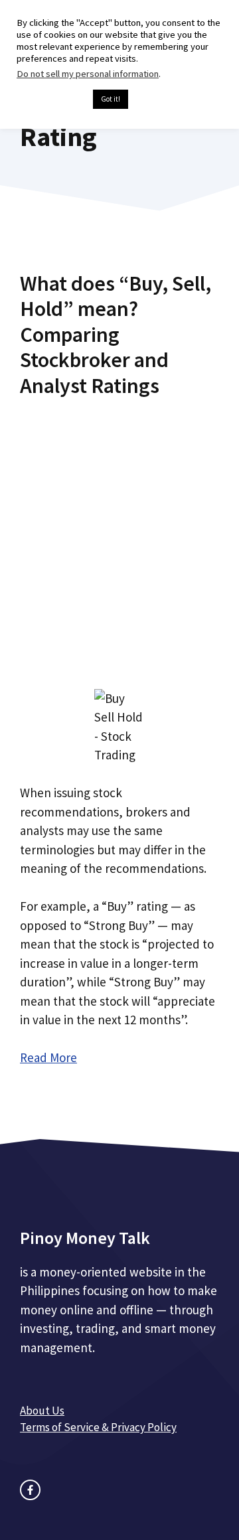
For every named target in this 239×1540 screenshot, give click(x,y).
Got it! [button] (110, 99)
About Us (42, 1410)
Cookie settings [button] (51, 100)
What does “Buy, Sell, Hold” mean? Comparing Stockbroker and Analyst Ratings (115, 334)
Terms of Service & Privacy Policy (98, 1427)
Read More (48, 1057)
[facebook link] (30, 1490)
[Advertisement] (119, 531)
